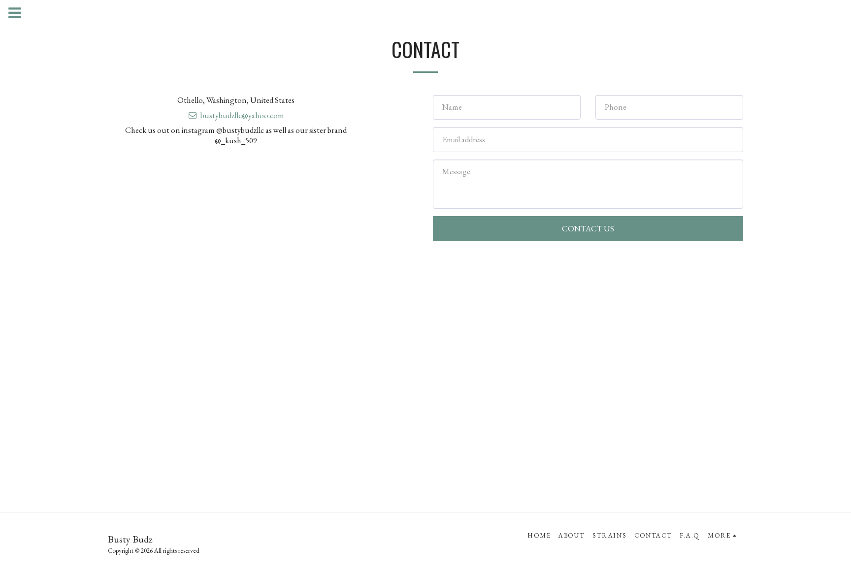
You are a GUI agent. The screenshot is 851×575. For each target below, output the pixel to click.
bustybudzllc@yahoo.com (242, 115)
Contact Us (588, 228)
